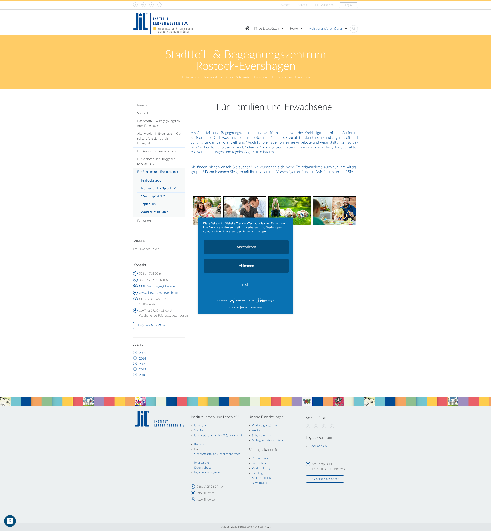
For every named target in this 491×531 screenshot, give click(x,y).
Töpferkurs (148, 204)
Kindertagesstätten (266, 28)
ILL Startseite (188, 77)
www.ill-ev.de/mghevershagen (159, 292)
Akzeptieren (246, 247)
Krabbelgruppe (151, 180)
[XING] (308, 426)
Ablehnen (246, 266)
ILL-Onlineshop (324, 4)
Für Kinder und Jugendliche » (156, 151)
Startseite (143, 113)
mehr (246, 284)
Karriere (285, 4)
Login (348, 5)
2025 (142, 353)
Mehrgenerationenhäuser (325, 28)
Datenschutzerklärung (251, 307)
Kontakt (302, 4)
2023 (142, 364)
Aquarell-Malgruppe (154, 211)
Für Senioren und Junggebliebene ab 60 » (156, 161)
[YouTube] (316, 426)
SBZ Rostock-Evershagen (252, 77)
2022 (142, 369)
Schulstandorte (262, 435)
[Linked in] (324, 426)
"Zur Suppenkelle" (153, 196)
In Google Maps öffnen (152, 325)
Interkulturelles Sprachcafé (159, 188)
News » (142, 105)
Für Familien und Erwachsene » (158, 171)
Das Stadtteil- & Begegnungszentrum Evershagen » (159, 123)
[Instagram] (332, 426)
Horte (294, 28)
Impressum (234, 307)
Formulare (144, 220)
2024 (142, 358)
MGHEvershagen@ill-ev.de (157, 286)
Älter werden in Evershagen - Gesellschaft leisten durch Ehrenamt (159, 138)
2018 (142, 375)
